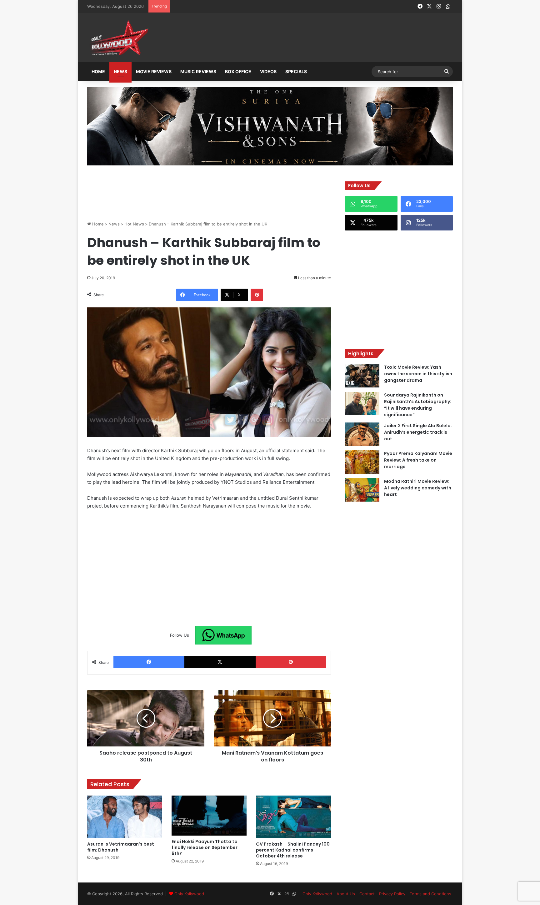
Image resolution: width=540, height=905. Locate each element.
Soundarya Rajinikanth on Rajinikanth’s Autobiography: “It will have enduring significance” (417, 405)
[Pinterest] (257, 295)
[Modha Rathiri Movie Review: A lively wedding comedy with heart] (362, 490)
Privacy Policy (392, 893)
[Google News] (223, 635)
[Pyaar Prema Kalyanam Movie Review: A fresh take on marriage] (362, 462)
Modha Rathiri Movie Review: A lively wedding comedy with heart (417, 488)
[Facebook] (148, 662)
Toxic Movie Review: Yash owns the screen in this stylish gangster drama (418, 373)
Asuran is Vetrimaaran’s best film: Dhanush (120, 847)
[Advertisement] (301, 38)
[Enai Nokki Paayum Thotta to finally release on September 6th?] (209, 816)
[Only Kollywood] (118, 37)
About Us (346, 893)
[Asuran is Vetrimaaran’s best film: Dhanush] (124, 817)
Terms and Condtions (430, 893)
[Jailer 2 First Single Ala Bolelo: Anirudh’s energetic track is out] (362, 434)
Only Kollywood (189, 893)
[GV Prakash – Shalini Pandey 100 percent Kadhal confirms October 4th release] (293, 817)
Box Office (238, 71)
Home (98, 71)
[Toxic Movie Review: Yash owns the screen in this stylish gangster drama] (362, 375)
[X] (219, 662)
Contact (367, 893)
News (120, 71)
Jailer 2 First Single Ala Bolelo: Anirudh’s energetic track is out (418, 432)
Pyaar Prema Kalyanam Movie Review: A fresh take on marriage (418, 460)
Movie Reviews (154, 71)
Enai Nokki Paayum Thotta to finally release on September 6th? (205, 847)
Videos (268, 71)
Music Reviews (198, 71)
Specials (296, 71)
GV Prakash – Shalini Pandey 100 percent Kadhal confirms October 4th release (293, 850)
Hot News (134, 223)
